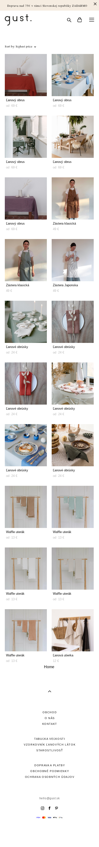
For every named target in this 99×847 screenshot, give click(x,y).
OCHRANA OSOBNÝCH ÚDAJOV (49, 776)
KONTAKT (49, 723)
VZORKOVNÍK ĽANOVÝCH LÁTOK (49, 744)
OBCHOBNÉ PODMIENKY (49, 771)
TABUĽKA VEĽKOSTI (49, 738)
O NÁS (50, 718)
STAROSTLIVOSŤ (49, 750)
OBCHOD (50, 712)
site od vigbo (49, 835)
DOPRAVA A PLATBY (49, 765)
